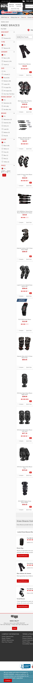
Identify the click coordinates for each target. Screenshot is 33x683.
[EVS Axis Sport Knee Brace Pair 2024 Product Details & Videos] (25, 438)
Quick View (29, 75)
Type (3, 42)
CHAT (14, 628)
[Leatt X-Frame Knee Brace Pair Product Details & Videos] (25, 183)
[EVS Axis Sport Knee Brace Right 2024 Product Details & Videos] (25, 401)
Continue (7, 680)
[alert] (15, 7)
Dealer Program (6, 638)
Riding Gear (5, 22)
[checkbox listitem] (4, 35)
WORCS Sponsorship (8, 640)
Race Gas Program (7, 642)
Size (2, 68)
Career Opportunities (7, 636)
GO (4, 175)
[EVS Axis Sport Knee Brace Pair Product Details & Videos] (25, 472)
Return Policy (26, 642)
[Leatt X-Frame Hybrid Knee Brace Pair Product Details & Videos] (25, 293)
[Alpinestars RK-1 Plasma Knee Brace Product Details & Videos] (25, 109)
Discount (5, 32)
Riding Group (6, 97)
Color (3, 139)
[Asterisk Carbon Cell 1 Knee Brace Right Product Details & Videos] (25, 256)
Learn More (19, 678)
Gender (4, 52)
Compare (21, 75)
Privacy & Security (27, 638)
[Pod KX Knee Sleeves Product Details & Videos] (25, 72)
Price (3, 165)
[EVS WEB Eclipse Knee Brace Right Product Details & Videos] (25, 507)
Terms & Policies (27, 636)
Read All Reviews (23, 555)
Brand (3, 113)
